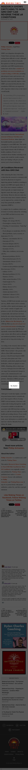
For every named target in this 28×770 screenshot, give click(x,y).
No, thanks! (14, 386)
